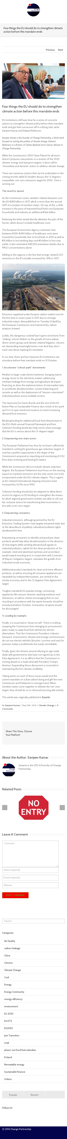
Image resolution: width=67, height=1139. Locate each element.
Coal (6, 977)
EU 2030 (8, 1013)
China (7, 955)
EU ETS (8, 1021)
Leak (6, 1042)
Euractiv (46, 697)
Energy (8, 984)
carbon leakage (12, 948)
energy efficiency (13, 999)
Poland (8, 1057)
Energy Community (14, 991)
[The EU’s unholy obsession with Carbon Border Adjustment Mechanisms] (34, 807)
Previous (50, 49)
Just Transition (11, 1035)
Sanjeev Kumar (12, 705)
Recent (34, 1094)
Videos (8, 1079)
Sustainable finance (14, 1071)
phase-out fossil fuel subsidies (20, 1050)
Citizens (8, 962)
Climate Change (46, 705)
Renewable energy (14, 1064)
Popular (13, 1094)
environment (11, 1006)
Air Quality (9, 941)
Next (60, 49)
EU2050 (8, 1028)
